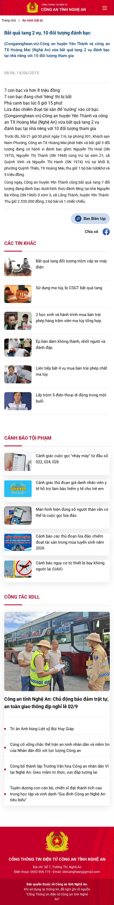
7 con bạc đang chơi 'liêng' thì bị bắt (38, 96)
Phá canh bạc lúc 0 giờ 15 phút (33, 103)
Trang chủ (9, 20)
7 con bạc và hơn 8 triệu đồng (32, 90)
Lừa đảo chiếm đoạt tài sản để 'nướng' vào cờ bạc (51, 109)
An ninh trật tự (32, 20)
